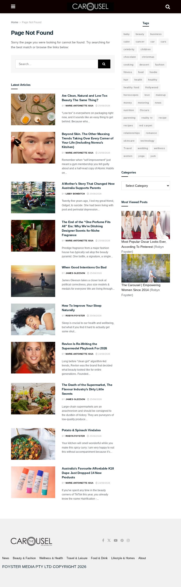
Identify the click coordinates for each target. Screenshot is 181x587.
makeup (161, 95)
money (128, 102)
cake (127, 41)
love (147, 95)
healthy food (131, 87)
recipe (163, 117)
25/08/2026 (104, 105)
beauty (140, 34)
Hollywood (151, 87)
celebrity (129, 49)
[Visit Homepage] (90, 6)
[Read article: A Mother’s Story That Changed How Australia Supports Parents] (33, 197)
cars (163, 41)
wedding (143, 148)
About (142, 558)
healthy (152, 79)
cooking (129, 64)
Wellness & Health (51, 558)
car (153, 41)
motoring (143, 102)
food (141, 72)
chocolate (130, 57)
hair (126, 79)
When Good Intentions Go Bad (84, 267)
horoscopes (131, 95)
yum (153, 156)
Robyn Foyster (75, 315)
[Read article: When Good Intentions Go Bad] (33, 281)
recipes (128, 125)
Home (14, 22)
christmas (148, 57)
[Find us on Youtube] (115, 540)
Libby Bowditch (75, 193)
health (138, 79)
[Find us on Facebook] (103, 540)
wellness (159, 148)
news (158, 102)
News (5, 558)
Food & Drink (99, 558)
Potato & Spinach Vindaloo (81, 430)
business (156, 34)
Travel (128, 148)
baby (127, 34)
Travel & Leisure (76, 558)
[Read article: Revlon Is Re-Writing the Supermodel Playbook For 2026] (33, 357)
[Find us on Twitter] (109, 540)
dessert (144, 64)
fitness (128, 72)
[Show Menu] (13, 6)
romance (151, 133)
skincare (129, 140)
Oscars (144, 110)
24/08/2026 (104, 354)
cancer (140, 41)
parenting (130, 117)
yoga (141, 156)
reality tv (147, 117)
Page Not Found (31, 22)
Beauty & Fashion (24, 558)
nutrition (129, 110)
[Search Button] (168, 6)
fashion (159, 64)
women (128, 156)
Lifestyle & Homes (123, 558)
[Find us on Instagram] (128, 540)
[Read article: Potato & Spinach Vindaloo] (33, 444)
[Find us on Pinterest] (122, 540)
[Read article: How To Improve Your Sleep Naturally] (33, 319)
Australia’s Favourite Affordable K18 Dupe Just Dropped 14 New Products (88, 473)
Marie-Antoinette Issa (79, 105)
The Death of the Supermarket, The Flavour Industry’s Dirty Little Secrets (87, 389)
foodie (153, 72)
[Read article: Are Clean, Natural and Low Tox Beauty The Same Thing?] (33, 109)
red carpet (145, 125)
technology (148, 140)
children (146, 49)
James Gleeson (75, 273)
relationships (132, 133)
